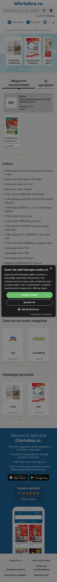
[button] (28, 309)
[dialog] (28, 291)
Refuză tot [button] (30, 302)
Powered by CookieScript (41, 314)
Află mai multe (40, 288)
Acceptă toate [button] (29, 295)
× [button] (51, 268)
